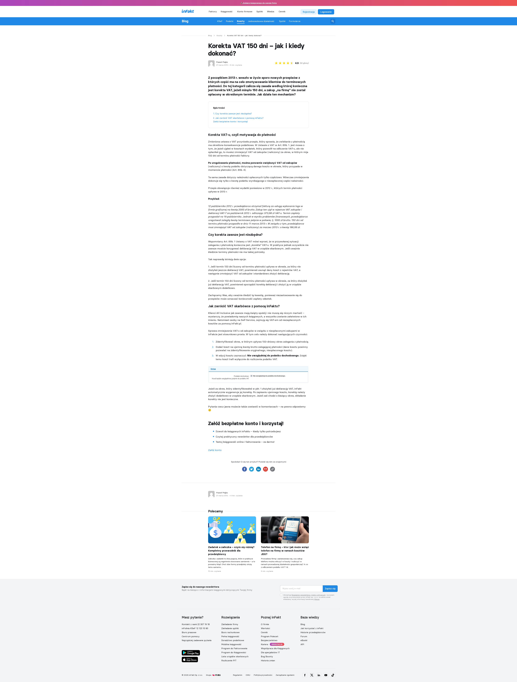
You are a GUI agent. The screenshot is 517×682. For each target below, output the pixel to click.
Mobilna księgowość (231, 644)
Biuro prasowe (189, 632)
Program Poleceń (269, 636)
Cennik (282, 11)
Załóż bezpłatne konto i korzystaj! (230, 121)
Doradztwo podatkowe (232, 640)
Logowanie (326, 12)
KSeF (220, 21)
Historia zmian (268, 660)
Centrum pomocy (191, 636)
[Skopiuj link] (272, 470)
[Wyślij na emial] (265, 470)
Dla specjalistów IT (270, 652)
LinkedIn (318, 675)
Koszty (241, 21)
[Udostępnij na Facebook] (244, 470)
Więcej (316, 599)
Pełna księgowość (230, 636)
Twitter (311, 675)
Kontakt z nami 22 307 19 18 (196, 624)
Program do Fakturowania (234, 648)
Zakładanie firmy (229, 624)
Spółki (282, 21)
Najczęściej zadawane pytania (196, 640)
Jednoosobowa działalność (261, 21)
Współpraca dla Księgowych (275, 648)
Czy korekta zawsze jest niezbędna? (233, 113)
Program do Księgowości (233, 652)
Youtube (325, 675)
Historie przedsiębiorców (313, 632)
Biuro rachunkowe (230, 632)
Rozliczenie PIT (228, 660)
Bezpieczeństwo (269, 640)
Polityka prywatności (263, 675)
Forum (304, 636)
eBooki (304, 640)
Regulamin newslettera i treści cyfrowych (308, 595)
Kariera (264, 644)
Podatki (229, 21)
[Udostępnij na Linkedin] (258, 470)
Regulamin (237, 675)
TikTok (332, 675)
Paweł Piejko (222, 62)
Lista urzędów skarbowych (234, 656)
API (302, 644)
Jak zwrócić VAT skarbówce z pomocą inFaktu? (239, 118)
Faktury (213, 11)
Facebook (304, 675)
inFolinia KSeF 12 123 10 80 (195, 628)
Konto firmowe (244, 11)
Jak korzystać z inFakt (312, 628)
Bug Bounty (267, 656)
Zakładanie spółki (230, 628)
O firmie (265, 624)
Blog (185, 21)
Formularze (294, 21)
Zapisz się (330, 588)
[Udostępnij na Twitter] (251, 470)
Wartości (265, 628)
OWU (248, 675)
